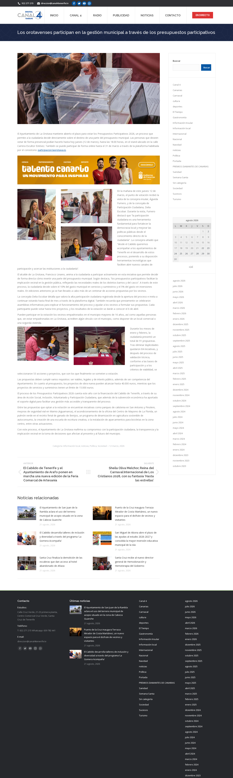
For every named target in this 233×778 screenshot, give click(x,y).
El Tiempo (178, 111)
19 (186, 248)
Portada (177, 161)
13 (192, 242)
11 (181, 242)
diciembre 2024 (180, 389)
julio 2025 (177, 351)
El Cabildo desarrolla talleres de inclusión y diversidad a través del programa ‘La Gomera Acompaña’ (62, 536)
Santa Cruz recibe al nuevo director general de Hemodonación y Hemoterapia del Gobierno (134, 561)
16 (208, 242)
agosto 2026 (179, 280)
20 (192, 248)
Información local (71, 446)
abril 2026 (178, 302)
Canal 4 (176, 84)
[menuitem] (54, 15)
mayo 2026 (178, 297)
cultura (176, 101)
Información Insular (183, 122)
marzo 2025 (179, 373)
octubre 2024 (179, 400)
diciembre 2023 (180, 455)
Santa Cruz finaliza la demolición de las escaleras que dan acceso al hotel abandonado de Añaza (61, 561)
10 (175, 242)
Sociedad (102, 446)
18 (181, 248)
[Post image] (26, 513)
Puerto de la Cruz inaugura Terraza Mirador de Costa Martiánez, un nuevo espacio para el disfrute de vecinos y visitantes (136, 513)
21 (197, 248)
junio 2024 (178, 422)
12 (186, 242)
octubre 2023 (179, 466)
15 (203, 242)
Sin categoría (179, 182)
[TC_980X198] (88, 183)
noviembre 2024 (181, 395)
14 (197, 242)
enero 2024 (178, 449)
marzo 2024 (179, 438)
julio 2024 (177, 416)
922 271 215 (27, 3)
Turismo (177, 199)
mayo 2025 (178, 362)
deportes (177, 106)
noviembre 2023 (181, 460)
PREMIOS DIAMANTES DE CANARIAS (191, 166)
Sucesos (177, 193)
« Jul (191, 266)
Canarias (177, 90)
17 (175, 248)
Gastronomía (179, 117)
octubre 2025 (179, 335)
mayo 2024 (178, 427)
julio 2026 (177, 286)
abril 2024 (178, 433)
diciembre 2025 (180, 324)
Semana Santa (180, 177)
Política (93, 446)
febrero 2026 (179, 313)
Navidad (177, 144)
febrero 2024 (179, 444)
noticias (85, 446)
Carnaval (177, 95)
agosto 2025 (179, 346)
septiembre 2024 (181, 406)
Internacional (179, 133)
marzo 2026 (179, 307)
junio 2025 (178, 357)
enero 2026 (178, 318)
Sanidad (177, 171)
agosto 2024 (179, 411)
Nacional (177, 139)
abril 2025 (178, 367)
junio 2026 (178, 291)
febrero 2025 (179, 378)
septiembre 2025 (181, 340)
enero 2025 (178, 384)
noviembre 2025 (181, 329)
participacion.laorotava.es (52, 150)
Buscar (176, 61)
